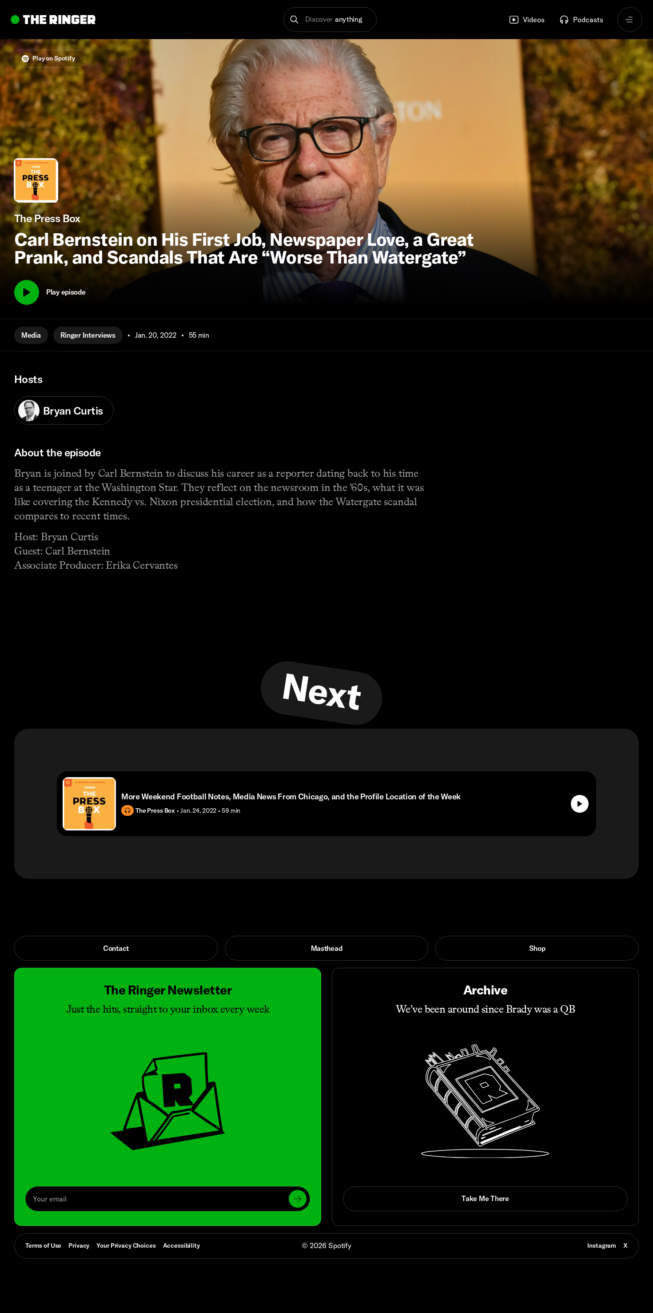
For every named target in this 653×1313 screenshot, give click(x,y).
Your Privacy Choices (125, 1245)
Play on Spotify (53, 58)
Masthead (326, 948)
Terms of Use (43, 1245)
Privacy (78, 1245)
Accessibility (181, 1245)
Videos (534, 19)
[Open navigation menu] (629, 19)
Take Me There (485, 1198)
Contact (116, 948)
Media (31, 335)
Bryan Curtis (73, 410)
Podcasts (588, 19)
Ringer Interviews (87, 335)
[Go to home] (53, 19)
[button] (330, 19)
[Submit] (298, 1199)
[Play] (26, 292)
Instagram (601, 1245)
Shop (537, 948)
